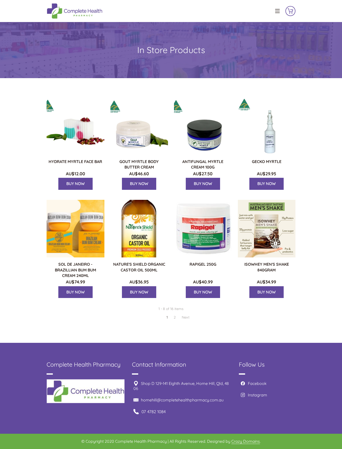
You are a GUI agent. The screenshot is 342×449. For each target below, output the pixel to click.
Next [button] (186, 317)
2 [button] (175, 317)
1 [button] (167, 317)
